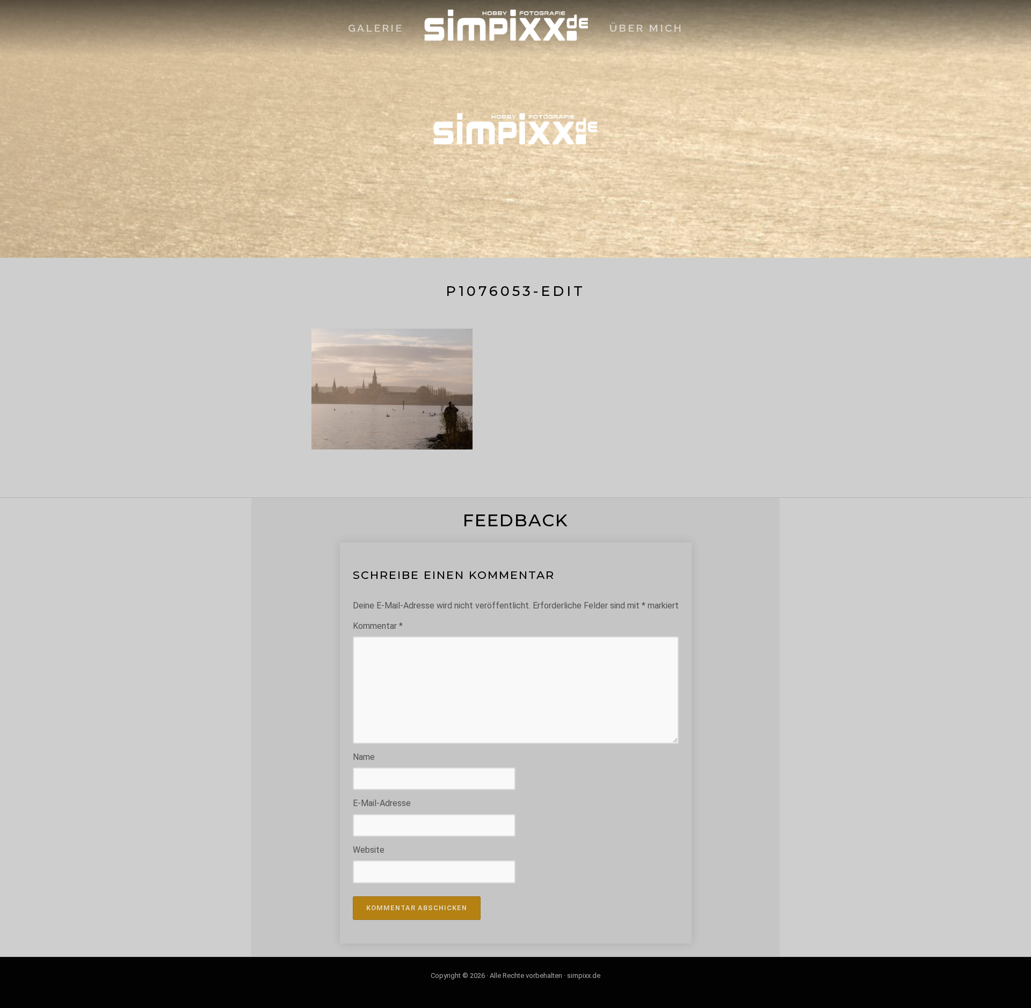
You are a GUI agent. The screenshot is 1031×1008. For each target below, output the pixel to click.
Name (364, 757)
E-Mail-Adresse (382, 803)
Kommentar (378, 626)
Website (368, 850)
